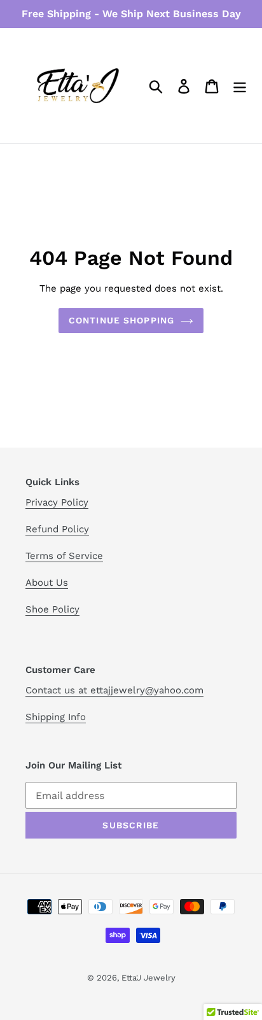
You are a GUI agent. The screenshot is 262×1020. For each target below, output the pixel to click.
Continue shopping (121, 320)
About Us (46, 582)
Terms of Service (64, 556)
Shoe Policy (52, 609)
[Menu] (240, 85)
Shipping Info (55, 717)
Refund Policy (57, 529)
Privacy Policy (56, 502)
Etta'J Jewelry (148, 977)
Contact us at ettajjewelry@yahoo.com (114, 690)
